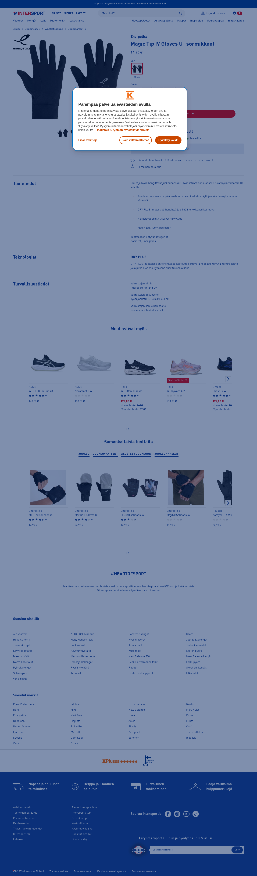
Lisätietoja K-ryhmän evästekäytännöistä (122, 129)
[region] (130, 119)
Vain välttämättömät (136, 140)
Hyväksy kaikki (168, 140)
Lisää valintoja (87, 140)
